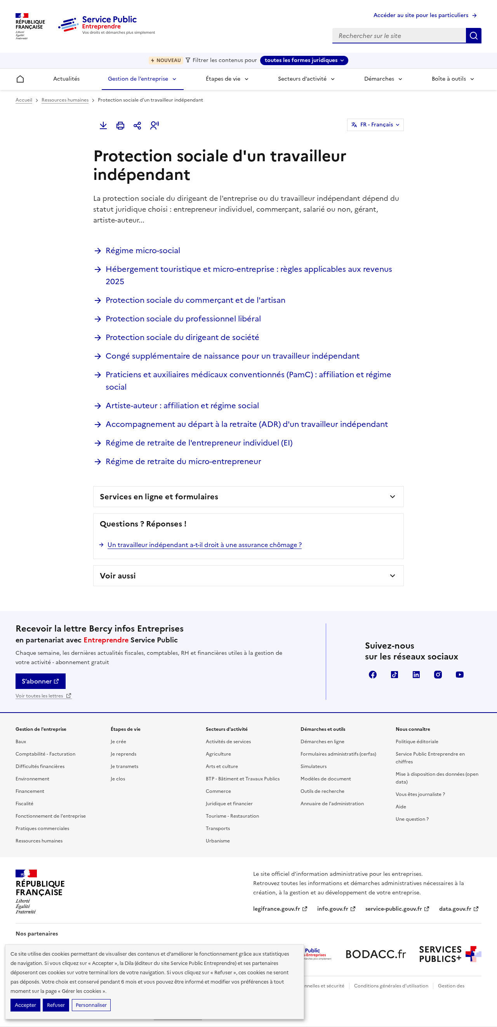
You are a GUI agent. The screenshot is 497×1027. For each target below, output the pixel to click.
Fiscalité (24, 803)
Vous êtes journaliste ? (420, 794)
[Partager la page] (137, 126)
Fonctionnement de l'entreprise (51, 816)
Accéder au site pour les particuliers (421, 15)
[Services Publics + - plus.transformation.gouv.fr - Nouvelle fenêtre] (450, 954)
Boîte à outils (449, 79)
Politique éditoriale (417, 741)
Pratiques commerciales (42, 828)
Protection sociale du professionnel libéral (183, 318)
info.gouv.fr (332, 909)
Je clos (118, 778)
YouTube (459, 674)
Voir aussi (118, 576)
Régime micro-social (143, 250)
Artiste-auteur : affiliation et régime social (182, 405)
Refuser (56, 1005)
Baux (21, 741)
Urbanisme (218, 840)
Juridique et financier (229, 803)
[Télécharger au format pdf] (103, 126)
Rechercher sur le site (473, 35)
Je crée (118, 741)
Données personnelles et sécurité (307, 985)
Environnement (32, 778)
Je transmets (124, 766)
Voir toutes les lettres (40, 695)
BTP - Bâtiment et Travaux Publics (243, 778)
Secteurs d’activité (302, 79)
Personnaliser (91, 1005)
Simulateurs (314, 766)
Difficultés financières (40, 766)
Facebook (373, 674)
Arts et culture (222, 766)
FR (376, 125)
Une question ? (412, 819)
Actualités (66, 79)
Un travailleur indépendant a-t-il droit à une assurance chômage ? (205, 544)
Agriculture (218, 754)
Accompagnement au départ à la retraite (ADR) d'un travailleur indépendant (247, 424)
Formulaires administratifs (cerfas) (338, 754)
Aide (401, 806)
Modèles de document (326, 778)
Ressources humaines (65, 100)
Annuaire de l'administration (332, 803)
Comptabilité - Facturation (45, 754)
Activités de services (228, 741)
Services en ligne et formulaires (159, 496)
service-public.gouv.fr (393, 909)
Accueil (24, 100)
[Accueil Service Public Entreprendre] (107, 33)
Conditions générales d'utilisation (391, 985)
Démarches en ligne (322, 741)
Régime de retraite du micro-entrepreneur (183, 461)
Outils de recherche (322, 791)
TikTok (394, 674)
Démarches (379, 79)
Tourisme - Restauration (232, 816)
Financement (30, 791)
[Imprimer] (120, 126)
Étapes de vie (223, 79)
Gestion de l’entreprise (138, 79)
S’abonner (37, 681)
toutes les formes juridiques (301, 60)
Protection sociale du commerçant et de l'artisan (195, 300)
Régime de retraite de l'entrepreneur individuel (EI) (199, 443)
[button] (155, 126)
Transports (218, 828)
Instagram (438, 674)
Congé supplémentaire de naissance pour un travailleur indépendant (233, 356)
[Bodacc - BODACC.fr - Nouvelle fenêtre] (376, 954)
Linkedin (416, 674)
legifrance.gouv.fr (276, 909)
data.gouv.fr (455, 909)
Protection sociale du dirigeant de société (182, 337)
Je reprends (123, 754)
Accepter (25, 1005)
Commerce (218, 791)
